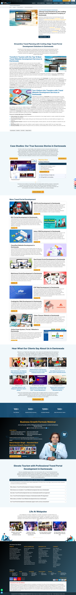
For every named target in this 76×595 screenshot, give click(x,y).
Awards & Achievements (57, 554)
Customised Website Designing (15, 549)
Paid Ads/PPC (26, 554)
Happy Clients (28, 130)
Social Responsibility (57, 558)
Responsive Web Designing (15, 558)
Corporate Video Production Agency (44, 557)
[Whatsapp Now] (2, 590)
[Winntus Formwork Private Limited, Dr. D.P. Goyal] (19, 362)
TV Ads (40, 558)
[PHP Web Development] (21, 292)
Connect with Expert (43, 171)
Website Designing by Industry (15, 554)
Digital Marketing (41, 3)
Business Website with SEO (15, 550)
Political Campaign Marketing (29, 562)
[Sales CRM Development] (21, 236)
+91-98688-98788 (48, 0)
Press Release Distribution (43, 550)
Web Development (13, 553)
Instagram (15, 579)
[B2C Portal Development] (55, 222)
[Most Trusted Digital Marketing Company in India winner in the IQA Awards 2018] (33, 448)
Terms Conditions (56, 565)
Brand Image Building (42, 552)
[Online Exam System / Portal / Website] (55, 334)
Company (61, 3)
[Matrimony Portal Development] (55, 278)
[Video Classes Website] (21, 320)
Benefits (18, 130)
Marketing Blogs (56, 557)
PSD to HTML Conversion (14, 556)
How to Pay (55, 560)
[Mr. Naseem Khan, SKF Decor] (38, 379)
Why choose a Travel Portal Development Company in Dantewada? (25, 487)
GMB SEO (26, 550)
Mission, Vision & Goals (57, 549)
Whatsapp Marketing (28, 556)
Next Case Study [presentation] (62, 158)
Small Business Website (14, 548)
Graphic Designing (42, 562)
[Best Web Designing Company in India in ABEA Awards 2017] (12, 448)
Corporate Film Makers (43, 554)
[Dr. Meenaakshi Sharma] (57, 379)
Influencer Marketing (42, 560)
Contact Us (55, 561)
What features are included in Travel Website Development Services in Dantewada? (29, 489)
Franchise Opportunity (58, 0)
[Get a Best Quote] (2, 592)
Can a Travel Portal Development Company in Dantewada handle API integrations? (29, 495)
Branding (54, 562)
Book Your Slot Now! (14, 456)
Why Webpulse (55, 550)
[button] (52, 164)
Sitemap (54, 566)
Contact (73, 3)
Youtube (19, 579)
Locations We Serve (56, 564)
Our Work (67, 3)
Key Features (12, 130)
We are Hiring (66, 0)
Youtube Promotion (27, 553)
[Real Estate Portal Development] (21, 264)
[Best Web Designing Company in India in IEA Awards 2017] (17, 448)
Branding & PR (49, 3)
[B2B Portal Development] (21, 208)
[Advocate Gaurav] (38, 362)
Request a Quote (43, 36)
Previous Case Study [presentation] (14, 158)
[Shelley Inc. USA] (19, 379)
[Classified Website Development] (55, 250)
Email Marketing (27, 557)
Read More (13, 282)
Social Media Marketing (28, 552)
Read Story (25, 456)
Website (33, 3)
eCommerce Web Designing (15, 552)
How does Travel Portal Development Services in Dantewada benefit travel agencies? (30, 492)
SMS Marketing (27, 558)
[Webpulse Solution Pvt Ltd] (6, 3)
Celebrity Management (43, 561)
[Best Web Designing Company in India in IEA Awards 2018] (22, 448)
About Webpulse (56, 548)
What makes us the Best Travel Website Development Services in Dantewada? (28, 498)
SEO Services (26, 549)
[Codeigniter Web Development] (55, 306)
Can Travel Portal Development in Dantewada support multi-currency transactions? (29, 501)
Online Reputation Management (44, 548)
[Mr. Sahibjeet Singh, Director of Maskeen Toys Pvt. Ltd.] (57, 362)
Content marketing (27, 561)
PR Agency (41, 549)
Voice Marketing (27, 560)
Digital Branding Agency (43, 553)
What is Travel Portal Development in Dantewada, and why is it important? (27, 479)
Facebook (11, 579)
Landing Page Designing (14, 557)
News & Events (56, 556)
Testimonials (55, 553)
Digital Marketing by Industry (29, 564)
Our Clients (55, 552)
